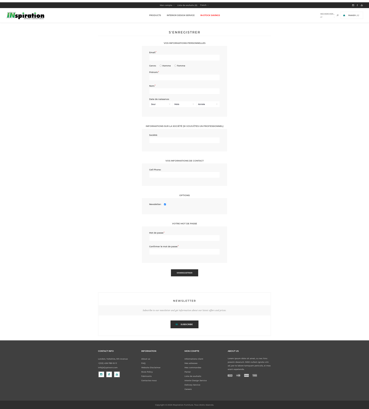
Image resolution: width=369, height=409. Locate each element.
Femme (181, 65)
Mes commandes (192, 367)
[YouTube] (117, 374)
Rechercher (337, 15)
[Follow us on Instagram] (101, 374)
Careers (188, 389)
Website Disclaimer (150, 367)
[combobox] (327, 14)
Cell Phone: (155, 169)
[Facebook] (109, 374)
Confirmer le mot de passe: (163, 246)
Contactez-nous (149, 380)
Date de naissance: (159, 99)
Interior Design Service (195, 380)
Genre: (152, 65)
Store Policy (147, 372)
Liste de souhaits (192, 376)
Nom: (152, 86)
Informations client (193, 359)
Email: (152, 52)
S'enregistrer (184, 273)
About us (145, 359)
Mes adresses (190, 363)
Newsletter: (155, 204)
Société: (153, 135)
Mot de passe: (156, 233)
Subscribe (187, 324)
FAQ (143, 363)
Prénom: (153, 72)
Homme (166, 65)
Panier (187, 372)
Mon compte (166, 5)
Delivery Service (192, 385)
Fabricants (146, 376)
